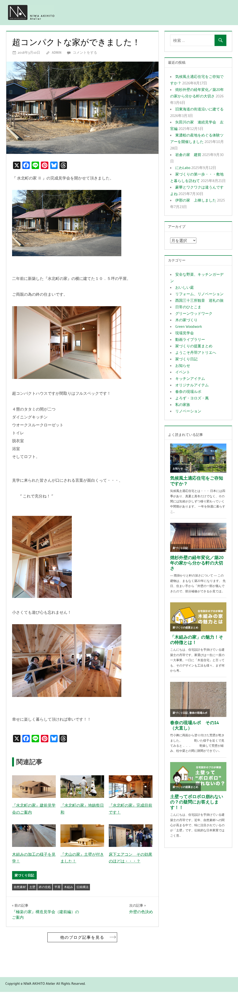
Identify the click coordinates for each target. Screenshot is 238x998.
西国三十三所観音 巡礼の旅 (199, 300)
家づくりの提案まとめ (193, 346)
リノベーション (188, 411)
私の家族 (182, 404)
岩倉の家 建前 (188, 154)
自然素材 (20, 887)
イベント (182, 372)
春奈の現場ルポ (188, 391)
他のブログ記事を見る (82, 937)
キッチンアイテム (190, 378)
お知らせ (182, 365)
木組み (68, 887)
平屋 (57, 887)
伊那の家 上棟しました (195, 200)
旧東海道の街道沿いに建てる (199, 109)
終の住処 (45, 887)
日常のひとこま (188, 307)
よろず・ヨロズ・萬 (192, 398)
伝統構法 (82, 887)
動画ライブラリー (190, 339)
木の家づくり (186, 320)
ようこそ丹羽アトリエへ (195, 352)
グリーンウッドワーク (193, 313)
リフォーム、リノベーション (199, 294)
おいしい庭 (184, 287)
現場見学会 (184, 333)
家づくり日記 (24, 875)
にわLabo (182, 167)
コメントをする (85, 52)
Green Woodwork (188, 326)
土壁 (32, 887)
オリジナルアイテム (192, 385)
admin (56, 52)
